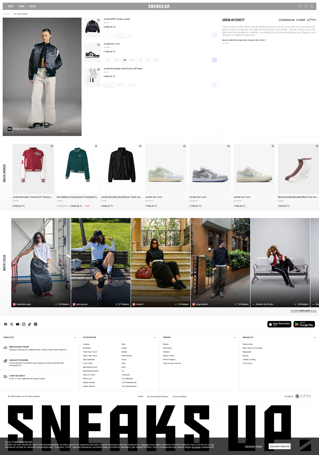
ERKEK (10, 6)
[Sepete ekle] (214, 35)
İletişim (166, 344)
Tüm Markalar (127, 379)
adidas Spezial (89, 386)
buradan (196, 447)
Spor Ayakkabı (89, 359)
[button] (63, 131)
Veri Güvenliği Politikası (157, 396)
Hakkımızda (248, 344)
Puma (124, 359)
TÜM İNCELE (303, 311)
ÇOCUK (32, 6)
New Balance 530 (90, 367)
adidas (124, 352)
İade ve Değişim (169, 359)
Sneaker (86, 344)
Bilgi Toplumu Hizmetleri (253, 348)
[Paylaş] (311, 19)
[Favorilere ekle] (98, 20)
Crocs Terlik (88, 363)
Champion (126, 375)
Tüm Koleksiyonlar (129, 382)
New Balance (127, 356)
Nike (123, 344)
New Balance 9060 (91, 371)
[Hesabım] (306, 6)
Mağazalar (247, 352)
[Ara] (300, 6)
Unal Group (247, 363)
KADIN (21, 6)
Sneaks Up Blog (249, 359)
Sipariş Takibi (168, 356)
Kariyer (246, 356)
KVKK (140, 396)
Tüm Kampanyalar (129, 386)
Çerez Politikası (179, 396)
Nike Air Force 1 (89, 375)
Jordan (124, 348)
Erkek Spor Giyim (90, 352)
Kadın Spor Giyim (90, 356)
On (123, 371)
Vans (124, 363)
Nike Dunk (87, 379)
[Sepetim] (311, 6)
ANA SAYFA (6, 14)
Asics (124, 367)
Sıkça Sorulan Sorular (172, 363)
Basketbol (87, 348)
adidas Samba (89, 382)
